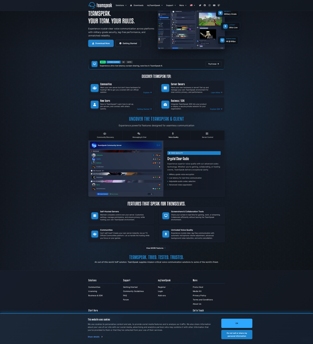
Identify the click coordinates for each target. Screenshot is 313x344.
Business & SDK (95, 295)
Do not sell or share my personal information (237, 334)
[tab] (105, 135)
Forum (126, 299)
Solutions (120, 5)
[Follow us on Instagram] (209, 5)
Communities (94, 287)
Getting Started (130, 43)
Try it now (212, 64)
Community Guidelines (133, 291)
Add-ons (162, 295)
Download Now (102, 43)
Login (160, 291)
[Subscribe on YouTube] (214, 5)
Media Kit (197, 291)
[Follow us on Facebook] (204, 5)
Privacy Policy (199, 295)
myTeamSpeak (153, 5)
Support (169, 5)
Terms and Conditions (203, 299)
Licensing (92, 291)
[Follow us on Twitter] (200, 5)
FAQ (125, 295)
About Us (197, 304)
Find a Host (198, 287)
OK (236, 323)
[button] (156, 248)
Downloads (138, 5)
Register (162, 287)
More (181, 5)
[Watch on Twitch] (218, 5)
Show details (93, 336)
